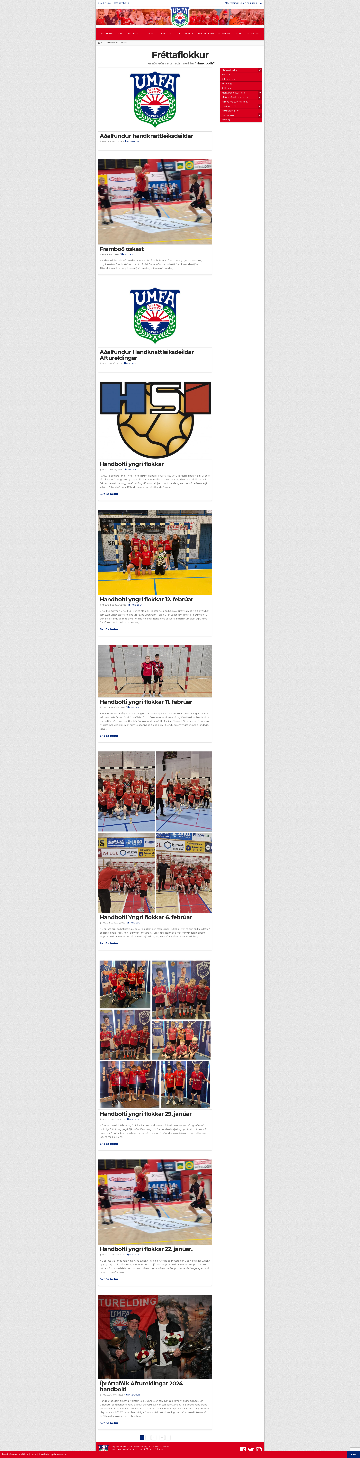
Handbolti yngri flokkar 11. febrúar (146, 701)
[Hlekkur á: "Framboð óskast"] (155, 201)
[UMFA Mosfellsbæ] (180, 17)
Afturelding (231, 3)
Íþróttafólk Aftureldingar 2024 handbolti (141, 1386)
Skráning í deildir (249, 3)
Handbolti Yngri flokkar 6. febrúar (146, 917)
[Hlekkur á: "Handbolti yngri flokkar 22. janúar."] (155, 1202)
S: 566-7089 (104, 3)
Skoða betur (109, 494)
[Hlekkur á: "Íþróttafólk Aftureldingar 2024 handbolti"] (155, 1337)
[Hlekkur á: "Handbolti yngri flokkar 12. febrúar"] (155, 552)
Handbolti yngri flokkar (132, 464)
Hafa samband (121, 3)
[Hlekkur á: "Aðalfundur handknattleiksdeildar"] (155, 99)
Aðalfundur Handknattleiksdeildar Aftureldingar (147, 354)
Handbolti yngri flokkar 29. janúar (146, 1113)
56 (162, 1437)
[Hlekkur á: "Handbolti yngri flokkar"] (155, 420)
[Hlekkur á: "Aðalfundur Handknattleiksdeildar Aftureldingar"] (155, 316)
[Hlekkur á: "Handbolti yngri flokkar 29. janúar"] (155, 1034)
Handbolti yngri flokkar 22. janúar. (146, 1249)
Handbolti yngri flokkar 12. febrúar (146, 599)
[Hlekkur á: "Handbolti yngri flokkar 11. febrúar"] (155, 671)
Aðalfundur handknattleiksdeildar (146, 135)
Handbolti (132, 141)
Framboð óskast (122, 248)
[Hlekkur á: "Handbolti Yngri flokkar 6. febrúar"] (155, 832)
